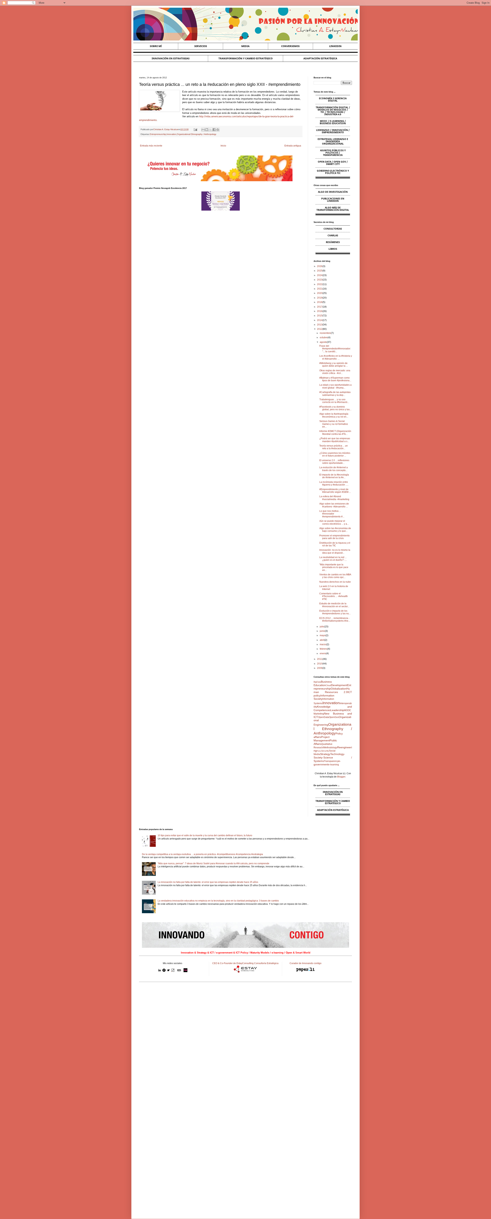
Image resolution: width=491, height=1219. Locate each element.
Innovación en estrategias (170, 58)
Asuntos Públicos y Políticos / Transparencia (333, 153)
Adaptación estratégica (320, 58)
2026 (319, 266)
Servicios (200, 46)
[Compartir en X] (210, 129)
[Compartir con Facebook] (214, 129)
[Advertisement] (245, 1015)
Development (339, 685)
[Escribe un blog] (207, 129)
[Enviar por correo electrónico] (203, 129)
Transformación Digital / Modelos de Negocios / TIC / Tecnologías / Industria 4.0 (333, 111)
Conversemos (290, 46)
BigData (317, 682)
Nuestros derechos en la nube (335, 582)
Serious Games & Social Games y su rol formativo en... (333, 424)
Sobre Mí (156, 46)
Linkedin (335, 46)
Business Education (323, 683)
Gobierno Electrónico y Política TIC (333, 172)
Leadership (337, 710)
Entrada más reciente (151, 145)
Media (245, 46)
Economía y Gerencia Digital (333, 99)
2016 (319, 311)
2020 (319, 293)
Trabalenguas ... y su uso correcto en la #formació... (334, 401)
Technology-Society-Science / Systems (333, 757)
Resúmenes (333, 242)
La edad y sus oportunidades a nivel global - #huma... (335, 386)
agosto (323, 342)
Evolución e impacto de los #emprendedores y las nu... (335, 612)
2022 (319, 284)
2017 (319, 306)
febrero (323, 649)
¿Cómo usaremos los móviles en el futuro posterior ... (334, 454)
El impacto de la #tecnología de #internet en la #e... (334, 476)
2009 (319, 668)
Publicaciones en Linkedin (332, 200)
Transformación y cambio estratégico (245, 58)
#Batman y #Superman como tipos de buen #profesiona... (335, 379)
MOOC (347, 710)
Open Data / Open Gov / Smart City (333, 163)
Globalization (338, 688)
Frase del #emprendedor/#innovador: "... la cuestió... (335, 349)
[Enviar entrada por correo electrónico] (195, 129)
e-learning (333, 764)
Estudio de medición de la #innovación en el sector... (334, 605)
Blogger (341, 776)
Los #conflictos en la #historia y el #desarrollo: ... (335, 357)
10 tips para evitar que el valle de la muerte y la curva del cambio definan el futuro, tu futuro (205, 835)
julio (322, 626)
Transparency (331, 761)
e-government (327, 762)
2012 (319, 329)
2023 (319, 279)
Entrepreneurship (158, 134)
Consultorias (333, 228)
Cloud (328, 685)
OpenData (323, 717)
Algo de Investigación (333, 192)
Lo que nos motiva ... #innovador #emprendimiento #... (331, 514)
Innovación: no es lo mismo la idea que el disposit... (334, 551)
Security (325, 751)
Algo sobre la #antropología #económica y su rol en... (333, 415)
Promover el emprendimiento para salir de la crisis (334, 537)
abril (322, 640)
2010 (319, 663)
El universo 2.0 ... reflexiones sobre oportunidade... (334, 461)
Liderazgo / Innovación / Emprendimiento (333, 131)
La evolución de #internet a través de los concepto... (333, 468)
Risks (319, 751)
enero (323, 653)
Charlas (333, 235)
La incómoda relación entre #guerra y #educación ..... (333, 483)
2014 (319, 320)
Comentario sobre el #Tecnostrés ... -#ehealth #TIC (333, 596)
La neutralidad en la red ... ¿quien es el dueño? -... (333, 558)
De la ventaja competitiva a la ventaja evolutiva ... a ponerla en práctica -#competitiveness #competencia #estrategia (202, 854)
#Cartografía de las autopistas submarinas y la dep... (335, 393)
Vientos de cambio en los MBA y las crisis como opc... (335, 576)
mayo (322, 635)
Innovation (171, 134)
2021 (319, 288)
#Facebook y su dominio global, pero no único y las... (335, 408)
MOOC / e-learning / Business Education (333, 122)
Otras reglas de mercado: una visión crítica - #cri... (334, 372)
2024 (319, 275)
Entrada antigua (292, 145)
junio (322, 631)
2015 (319, 315)
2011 (319, 659)
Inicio (223, 145)
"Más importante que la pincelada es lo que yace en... (333, 567)
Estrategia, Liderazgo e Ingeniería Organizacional (333, 141)
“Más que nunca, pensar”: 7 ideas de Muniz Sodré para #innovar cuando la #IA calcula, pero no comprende (213, 863)
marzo (323, 644)
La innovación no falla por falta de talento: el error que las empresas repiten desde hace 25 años (208, 882)
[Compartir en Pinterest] (218, 129)
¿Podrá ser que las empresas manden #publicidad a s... (334, 439)
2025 (319, 270)
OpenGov (334, 717)
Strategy (325, 754)
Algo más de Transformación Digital (332, 209)
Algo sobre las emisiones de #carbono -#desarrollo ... (334, 505)
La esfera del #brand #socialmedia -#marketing (334, 497)
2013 (319, 324)
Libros (333, 249)
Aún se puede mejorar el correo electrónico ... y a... (334, 522)
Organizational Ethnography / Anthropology (196, 134)
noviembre (325, 333)
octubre (324, 337)
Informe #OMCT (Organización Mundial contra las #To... (335, 432)
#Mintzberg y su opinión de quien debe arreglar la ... (333, 364)
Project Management (322, 738)
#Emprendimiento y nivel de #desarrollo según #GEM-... (335, 490)
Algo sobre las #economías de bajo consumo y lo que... (335, 529)
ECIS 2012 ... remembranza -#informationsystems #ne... (334, 619)
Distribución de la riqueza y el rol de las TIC (334, 544)
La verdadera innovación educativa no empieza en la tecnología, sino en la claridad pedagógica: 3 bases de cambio (218, 900)
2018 (319, 302)
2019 (319, 297)
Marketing (319, 713)
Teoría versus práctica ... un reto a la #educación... (333, 447)
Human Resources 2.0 (332, 690)
